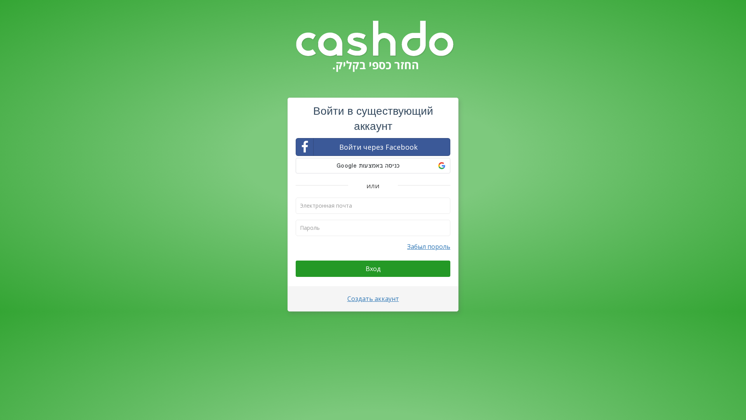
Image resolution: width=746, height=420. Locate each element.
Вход (373, 268)
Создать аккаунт (373, 298)
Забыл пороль (428, 246)
